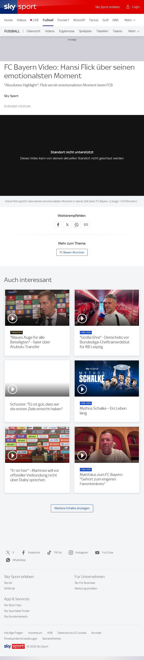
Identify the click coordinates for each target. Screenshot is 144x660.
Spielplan (85, 31)
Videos (21, 20)
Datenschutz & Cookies (72, 633)
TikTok (58, 552)
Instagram (81, 552)
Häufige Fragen (13, 633)
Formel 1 (63, 20)
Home (8, 20)
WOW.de (9, 588)
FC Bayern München (72, 252)
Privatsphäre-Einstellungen (21, 638)
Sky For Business (85, 583)
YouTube (107, 552)
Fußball (48, 20)
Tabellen (102, 31)
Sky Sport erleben (107, 7)
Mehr (128, 20)
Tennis (93, 20)
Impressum (35, 633)
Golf (106, 20)
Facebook (34, 552)
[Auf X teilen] (67, 224)
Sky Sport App (12, 605)
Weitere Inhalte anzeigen (72, 508)
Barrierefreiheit (52, 638)
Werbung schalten (86, 588)
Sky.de (8, 583)
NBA (115, 20)
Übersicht (33, 31)
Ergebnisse (66, 31)
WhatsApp (19, 560)
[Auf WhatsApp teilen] (76, 224)
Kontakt (96, 633)
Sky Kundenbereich (16, 616)
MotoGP (79, 20)
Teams (117, 31)
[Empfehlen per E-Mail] (86, 224)
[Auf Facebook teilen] (58, 224)
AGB (49, 633)
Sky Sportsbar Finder (17, 611)
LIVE (36, 20)
